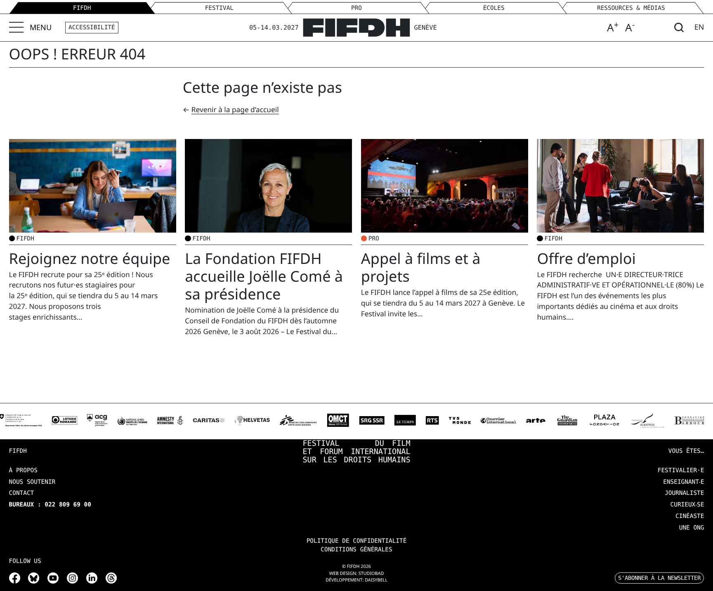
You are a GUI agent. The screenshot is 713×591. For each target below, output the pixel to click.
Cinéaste (689, 516)
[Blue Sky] (33, 578)
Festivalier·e (681, 470)
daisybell (376, 580)
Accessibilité (91, 27)
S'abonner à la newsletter (659, 578)
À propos (23, 470)
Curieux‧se (687, 505)
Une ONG (691, 528)
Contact (21, 493)
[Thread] (111, 578)
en (699, 27)
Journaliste (684, 493)
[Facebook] (14, 578)
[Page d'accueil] (356, 27)
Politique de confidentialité (357, 541)
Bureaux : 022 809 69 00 (50, 505)
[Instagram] (72, 578)
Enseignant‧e (683, 482)
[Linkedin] (91, 578)
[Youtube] (53, 578)
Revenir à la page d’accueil (235, 110)
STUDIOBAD (371, 573)
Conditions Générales (356, 549)
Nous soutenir (32, 482)
